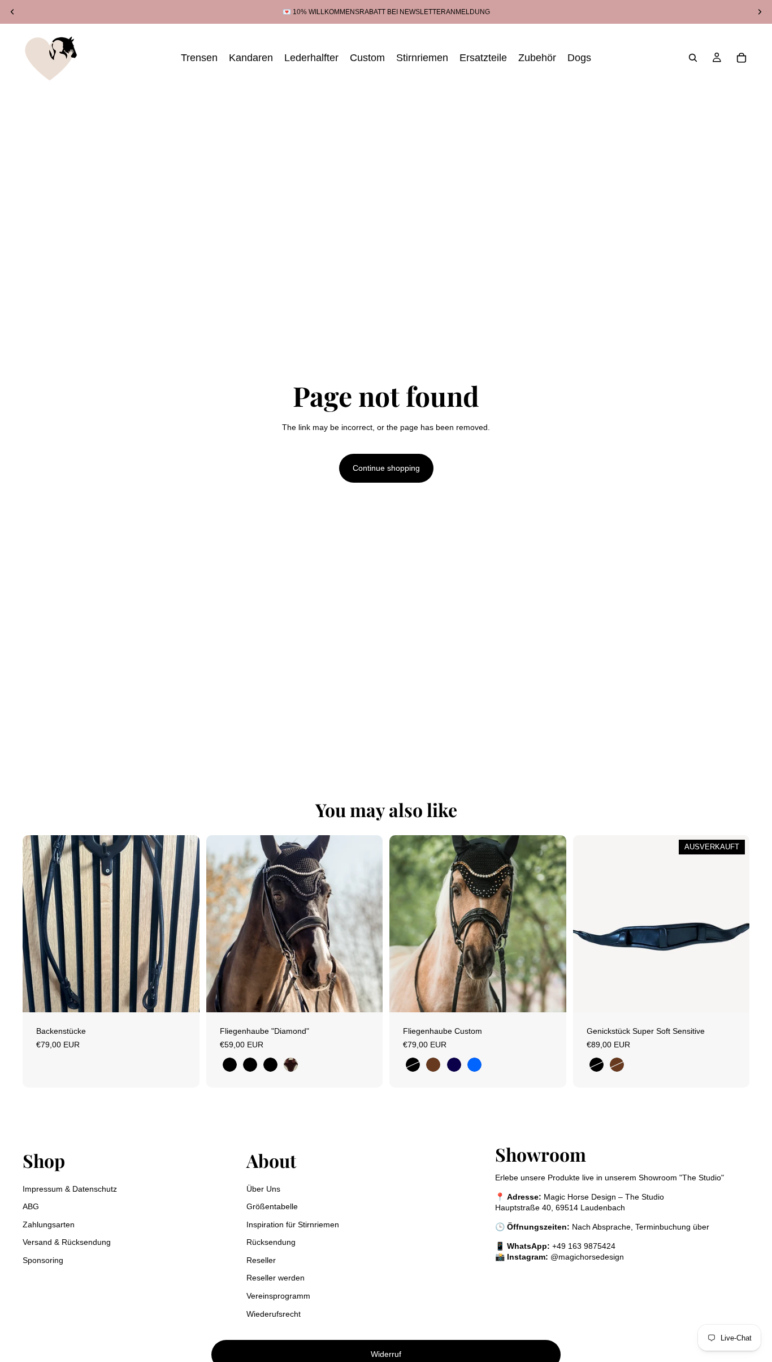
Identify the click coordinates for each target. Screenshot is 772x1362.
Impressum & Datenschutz (70, 1188)
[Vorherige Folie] (223, 924)
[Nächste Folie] (366, 924)
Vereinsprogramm (278, 1295)
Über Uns (263, 1188)
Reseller (261, 1260)
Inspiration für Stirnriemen (292, 1224)
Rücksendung (271, 1242)
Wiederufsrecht (273, 1313)
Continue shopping (386, 467)
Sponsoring (43, 1260)
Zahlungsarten (49, 1224)
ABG (31, 1206)
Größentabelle (272, 1206)
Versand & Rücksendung (67, 1242)
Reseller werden (275, 1277)
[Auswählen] (182, 995)
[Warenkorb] (741, 57)
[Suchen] (692, 57)
